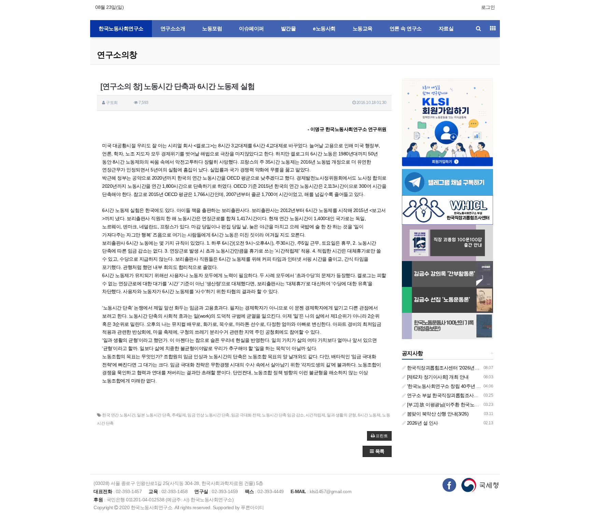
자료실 (446, 29)
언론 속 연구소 (406, 29)
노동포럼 (212, 29)
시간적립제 (315, 415)
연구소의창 (117, 54)
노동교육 (363, 29)
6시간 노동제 (369, 415)
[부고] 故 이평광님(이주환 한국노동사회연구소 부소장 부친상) (470, 404)
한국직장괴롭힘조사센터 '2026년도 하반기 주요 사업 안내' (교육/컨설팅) (480, 367)
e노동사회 (324, 29)
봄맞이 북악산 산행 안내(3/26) (437, 413)
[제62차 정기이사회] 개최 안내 (437, 377)
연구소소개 (172, 29)
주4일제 (179, 415)
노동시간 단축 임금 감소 (283, 415)
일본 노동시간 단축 (153, 415)
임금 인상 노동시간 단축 (208, 415)
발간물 (288, 29)
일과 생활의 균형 (341, 415)
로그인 (488, 7)
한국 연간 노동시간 (118, 415)
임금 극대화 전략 (246, 415)
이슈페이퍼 (251, 29)
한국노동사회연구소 (121, 29)
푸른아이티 (252, 507)
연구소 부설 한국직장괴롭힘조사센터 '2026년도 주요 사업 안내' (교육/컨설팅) (485, 395)
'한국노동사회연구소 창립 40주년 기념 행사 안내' (456, 386)
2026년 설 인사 (422, 423)
